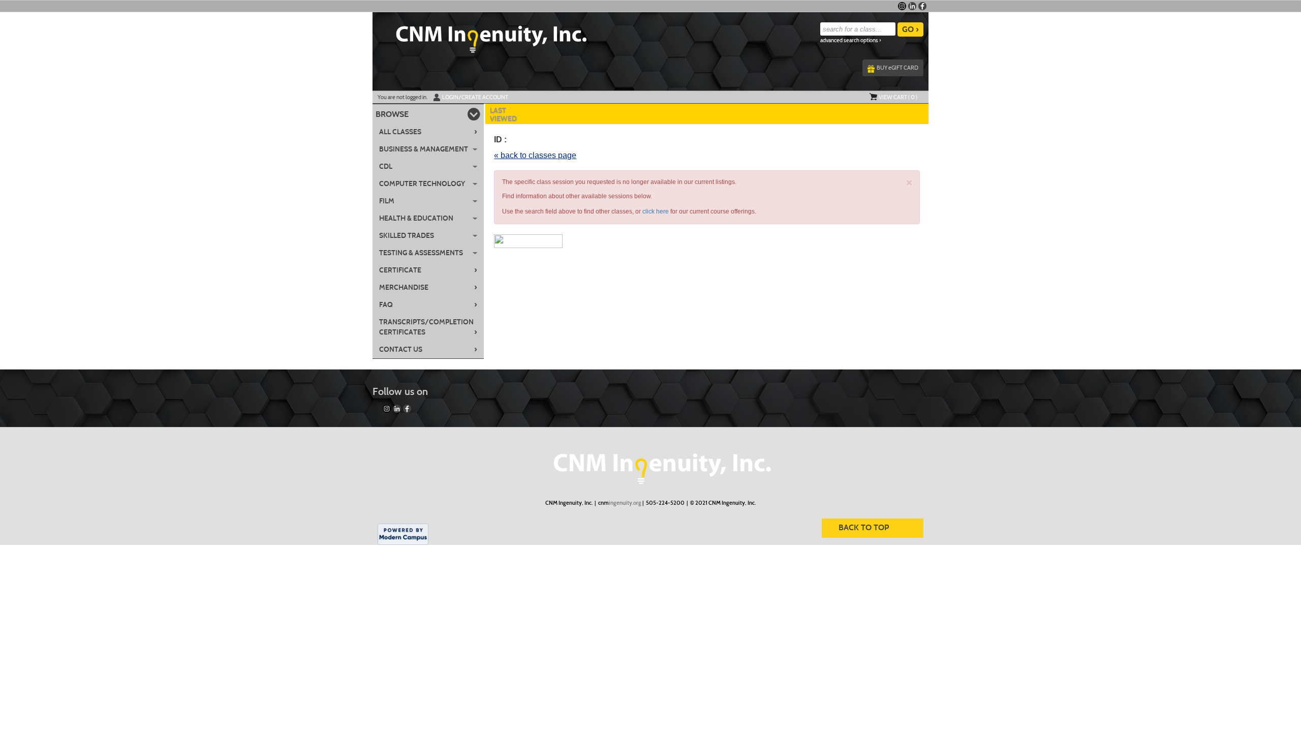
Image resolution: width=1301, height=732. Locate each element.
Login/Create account (475, 97)
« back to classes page (535, 155)
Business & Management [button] (423, 149)
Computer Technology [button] (422, 183)
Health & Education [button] (416, 218)
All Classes (428, 131)
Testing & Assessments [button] (421, 253)
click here (655, 211)
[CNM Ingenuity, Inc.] (650, 463)
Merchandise (428, 287)
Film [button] (386, 201)
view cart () (898, 97)
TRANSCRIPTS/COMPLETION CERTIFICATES (428, 327)
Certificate (428, 269)
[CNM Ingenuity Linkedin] (912, 6)
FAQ (428, 304)
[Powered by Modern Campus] (403, 533)
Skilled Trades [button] (406, 235)
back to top (864, 527)
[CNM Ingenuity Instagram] (902, 6)
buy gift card (897, 67)
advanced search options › (850, 40)
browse (392, 114)
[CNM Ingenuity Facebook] (922, 6)
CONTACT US (428, 349)
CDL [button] (385, 166)
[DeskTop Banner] (480, 36)
